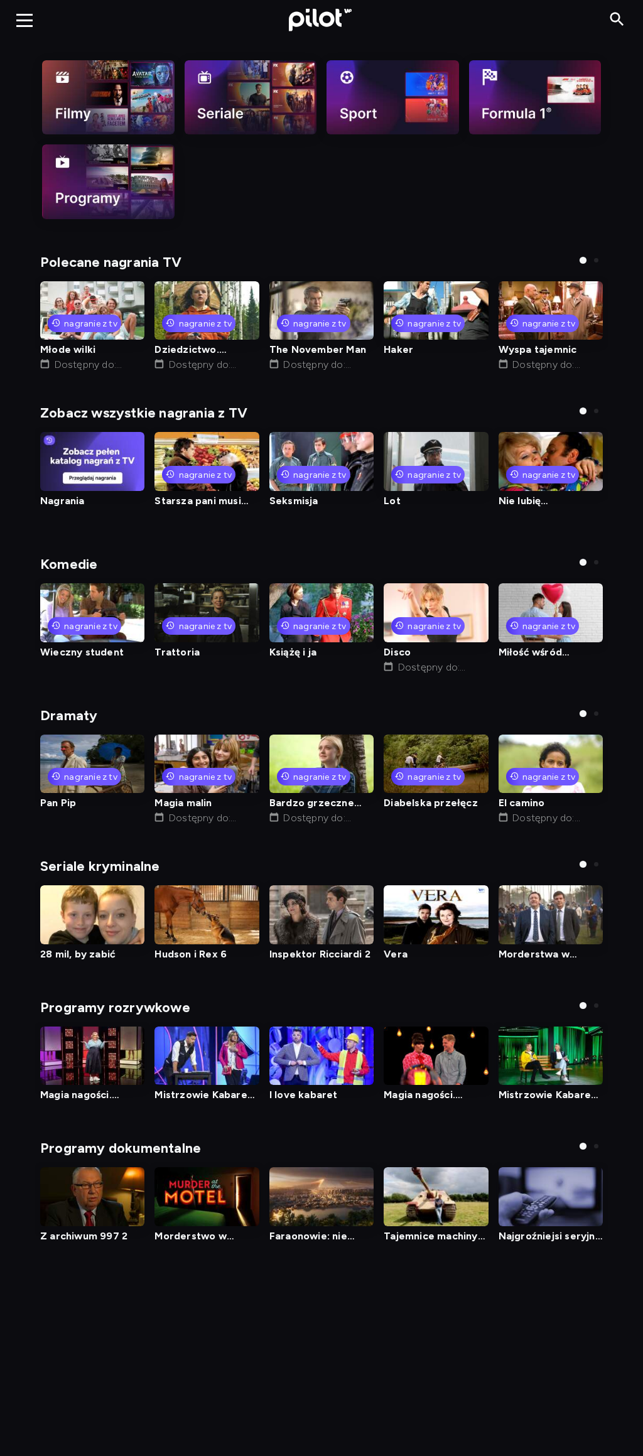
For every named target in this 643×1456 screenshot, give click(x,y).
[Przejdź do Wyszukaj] (617, 20)
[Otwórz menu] (24, 20)
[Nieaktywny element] (108, 97)
